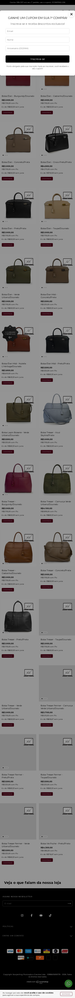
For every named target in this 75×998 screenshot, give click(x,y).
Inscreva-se (37, 59)
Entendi (66, 994)
